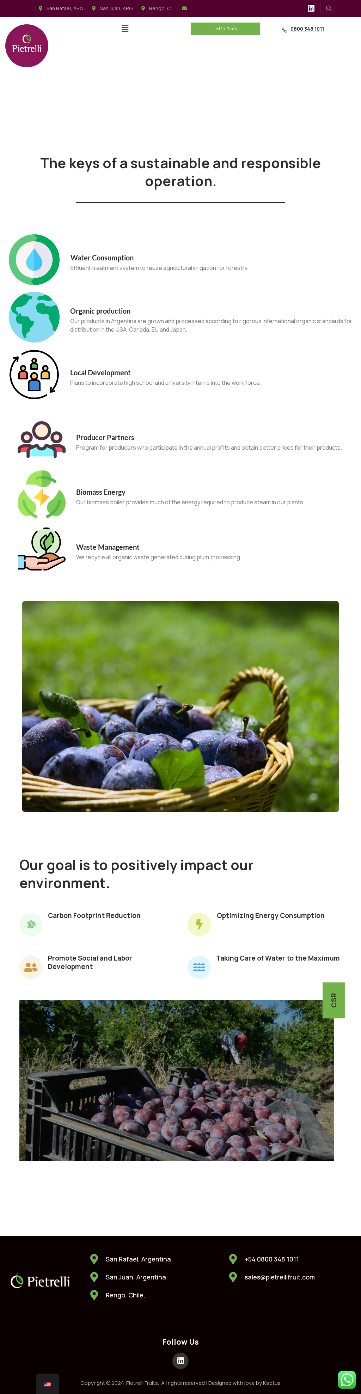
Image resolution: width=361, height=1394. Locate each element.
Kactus (272, 1383)
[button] (125, 28)
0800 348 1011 (307, 28)
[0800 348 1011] (284, 30)
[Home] (27, 46)
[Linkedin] (311, 8)
